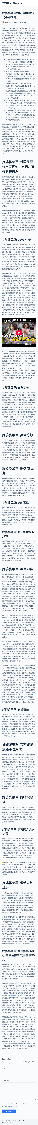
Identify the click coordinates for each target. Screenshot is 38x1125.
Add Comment (9, 1087)
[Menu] (35, 3)
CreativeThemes (7, 1123)
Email (6, 1075)
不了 (33, 695)
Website (6, 1080)
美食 (25, 22)
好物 (13, 995)
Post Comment (9, 1111)
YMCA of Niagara (12, 3)
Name (6, 1069)
